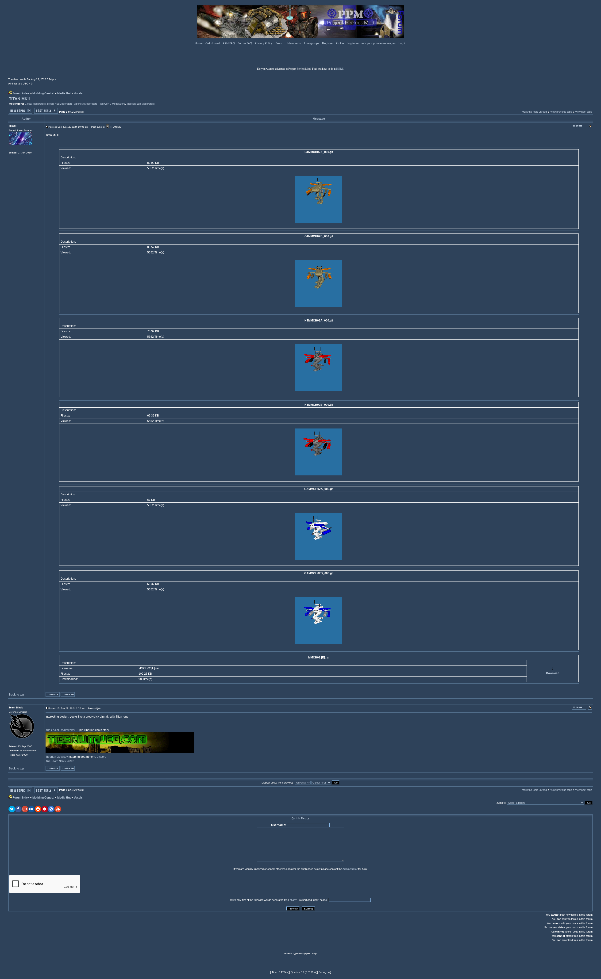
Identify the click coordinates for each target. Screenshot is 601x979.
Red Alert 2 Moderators (112, 103)
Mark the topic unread (534, 111)
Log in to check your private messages (371, 43)
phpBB (298, 953)
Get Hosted (212, 43)
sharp (293, 900)
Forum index (21, 93)
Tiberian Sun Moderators (141, 103)
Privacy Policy (264, 43)
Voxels (78, 93)
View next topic (583, 111)
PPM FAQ (229, 43)
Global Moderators (35, 103)
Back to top (16, 694)
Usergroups (312, 43)
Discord (101, 756)
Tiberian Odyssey (57, 756)
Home (199, 43)
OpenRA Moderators (85, 103)
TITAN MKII (19, 99)
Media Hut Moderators (60, 103)
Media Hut (64, 93)
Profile (340, 43)
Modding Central (43, 93)
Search (280, 43)
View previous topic (561, 111)
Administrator (350, 869)
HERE (339, 68)
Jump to (501, 802)
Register (328, 43)
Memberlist (294, 43)
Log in (402, 43)
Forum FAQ (245, 43)
